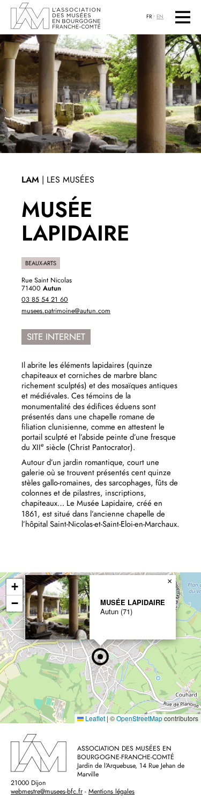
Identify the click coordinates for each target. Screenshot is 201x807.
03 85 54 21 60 (44, 299)
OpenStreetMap (139, 718)
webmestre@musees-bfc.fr (47, 791)
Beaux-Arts (40, 263)
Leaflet (94, 718)
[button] (100, 656)
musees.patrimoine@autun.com (65, 311)
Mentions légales (111, 791)
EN (160, 16)
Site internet (56, 336)
